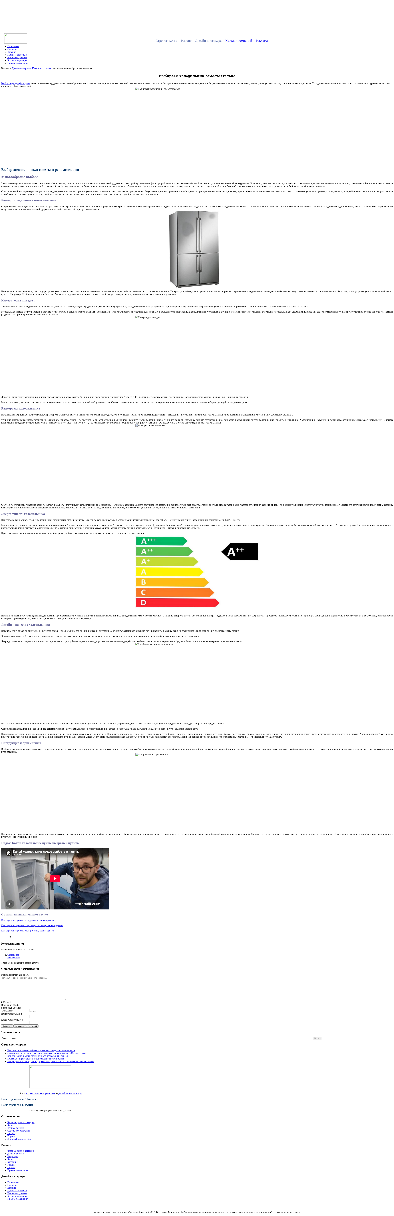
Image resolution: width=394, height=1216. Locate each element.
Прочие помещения (17, 63)
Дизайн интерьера (208, 40)
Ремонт (186, 40)
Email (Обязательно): (12, 1019)
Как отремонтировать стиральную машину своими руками (32, 925)
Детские (11, 52)
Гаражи (11, 1167)
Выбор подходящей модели (15, 83)
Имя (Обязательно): (11, 1013)
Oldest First (13, 954)
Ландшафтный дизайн (19, 1139)
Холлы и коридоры (17, 60)
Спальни (12, 49)
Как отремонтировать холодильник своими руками (28, 920)
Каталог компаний (238, 40)
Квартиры (12, 1156)
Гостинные (13, 46)
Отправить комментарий (26, 1026)
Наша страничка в (20, 1099)
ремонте (50, 1093)
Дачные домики (15, 1128)
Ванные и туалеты (17, 57)
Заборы (11, 1133)
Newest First (13, 957)
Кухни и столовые (17, 54)
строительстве (35, 1093)
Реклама (262, 40)
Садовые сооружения (18, 1130)
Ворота (11, 1136)
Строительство (166, 40)
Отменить (7, 1026)
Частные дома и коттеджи (20, 1122)
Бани (10, 1125)
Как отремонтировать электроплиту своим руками (27, 930)
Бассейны (12, 1162)
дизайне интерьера (70, 1093)
